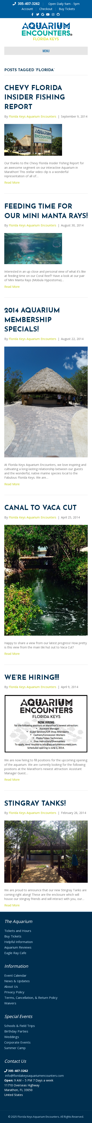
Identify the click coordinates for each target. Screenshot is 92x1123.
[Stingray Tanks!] (46, 851)
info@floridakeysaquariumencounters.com (34, 1076)
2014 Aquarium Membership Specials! (32, 320)
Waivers (10, 1003)
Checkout (45, 9)
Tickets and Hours (17, 931)
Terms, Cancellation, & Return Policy (31, 997)
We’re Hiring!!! (31, 678)
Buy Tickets (67, 9)
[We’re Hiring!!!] (46, 723)
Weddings (11, 1037)
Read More (12, 182)
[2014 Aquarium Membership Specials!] (46, 401)
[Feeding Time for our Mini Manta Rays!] (33, 248)
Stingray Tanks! (35, 803)
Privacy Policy (14, 992)
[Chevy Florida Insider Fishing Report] (33, 140)
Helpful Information (18, 942)
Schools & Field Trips (19, 1026)
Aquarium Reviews (17, 947)
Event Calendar (15, 975)
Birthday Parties (16, 1031)
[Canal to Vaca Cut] (46, 580)
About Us (11, 986)
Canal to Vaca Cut (40, 508)
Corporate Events (17, 1042)
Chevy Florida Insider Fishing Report (34, 98)
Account (27, 9)
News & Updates (17, 981)
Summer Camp (15, 1048)
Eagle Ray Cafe (15, 953)
